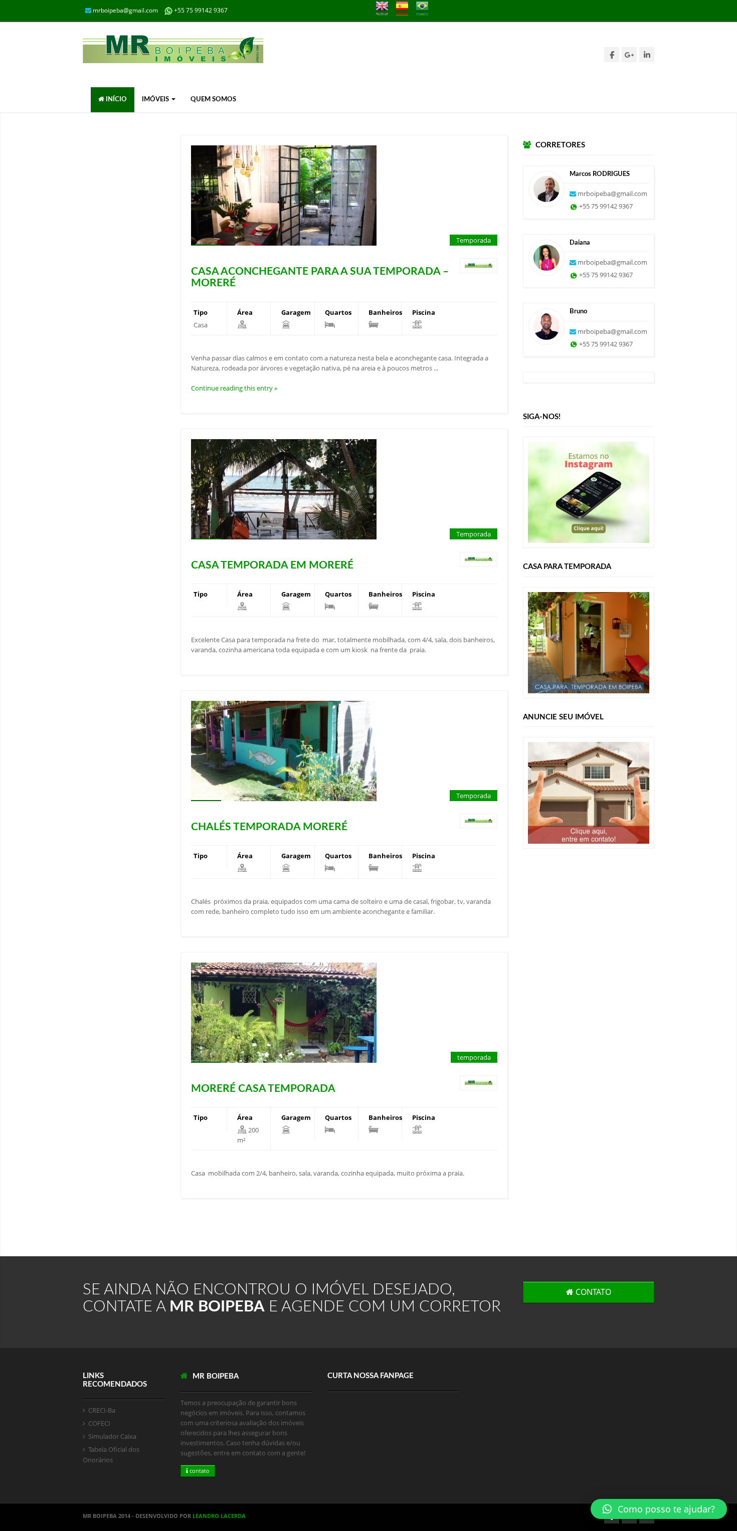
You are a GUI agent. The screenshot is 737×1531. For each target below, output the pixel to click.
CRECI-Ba (101, 1410)
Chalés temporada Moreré (269, 827)
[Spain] (405, 10)
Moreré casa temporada (263, 1088)
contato (199, 1470)
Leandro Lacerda (219, 1515)
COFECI (99, 1423)
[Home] (173, 49)
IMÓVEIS (156, 99)
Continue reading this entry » (234, 388)
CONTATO (592, 1291)
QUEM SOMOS (213, 99)
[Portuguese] (425, 10)
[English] (385, 10)
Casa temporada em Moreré (272, 565)
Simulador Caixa (112, 1436)
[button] (659, 1509)
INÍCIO (115, 99)
